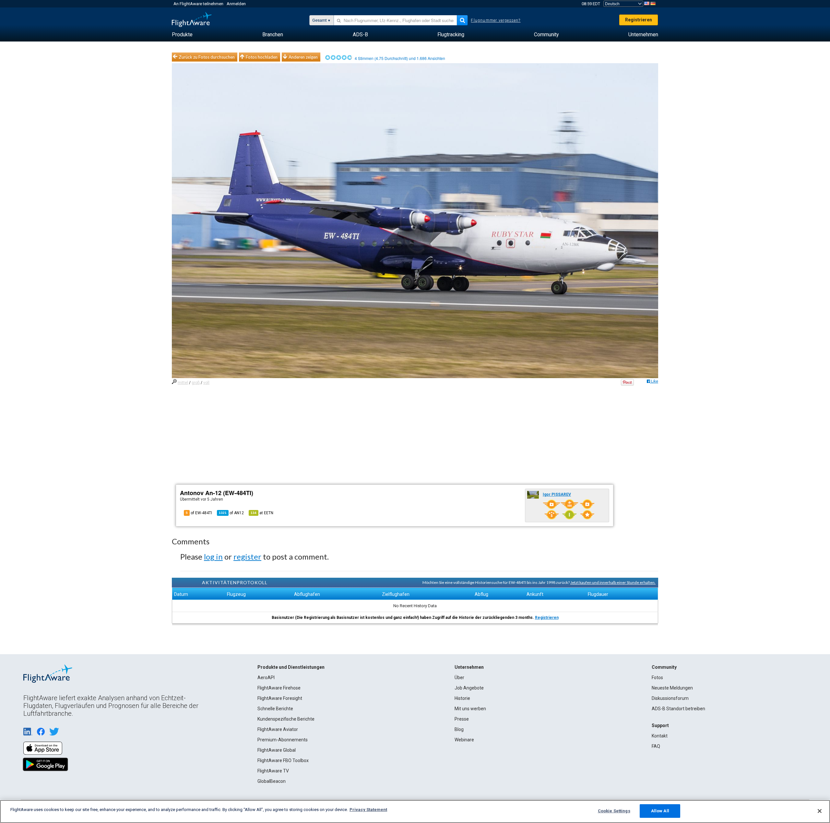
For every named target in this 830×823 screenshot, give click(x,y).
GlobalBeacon (271, 781)
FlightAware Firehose (279, 687)
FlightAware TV (273, 770)
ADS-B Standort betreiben (678, 708)
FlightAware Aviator (277, 729)
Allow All (660, 810)
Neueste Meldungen (672, 687)
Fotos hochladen (262, 57)
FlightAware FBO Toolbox (283, 760)
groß (196, 382)
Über (459, 677)
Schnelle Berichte (275, 708)
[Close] (819, 811)
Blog (459, 729)
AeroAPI (266, 677)
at (262, 513)
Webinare (464, 739)
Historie (462, 698)
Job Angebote (469, 687)
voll (206, 382)
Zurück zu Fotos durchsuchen (207, 57)
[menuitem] (182, 34)
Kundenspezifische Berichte (285, 719)
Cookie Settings (614, 810)
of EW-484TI (199, 513)
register (247, 556)
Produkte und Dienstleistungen (291, 667)
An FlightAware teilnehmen (198, 3)
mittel (183, 382)
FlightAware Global (276, 750)
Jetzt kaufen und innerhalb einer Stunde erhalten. (613, 582)
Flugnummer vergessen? (495, 20)
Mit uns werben (470, 708)
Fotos (657, 677)
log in (213, 556)
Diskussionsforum (670, 698)
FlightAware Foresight (279, 698)
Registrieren (638, 19)
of (231, 513)
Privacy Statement (368, 809)
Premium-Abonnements (282, 739)
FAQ (656, 746)
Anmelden (236, 3)
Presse (462, 719)
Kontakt (660, 735)
